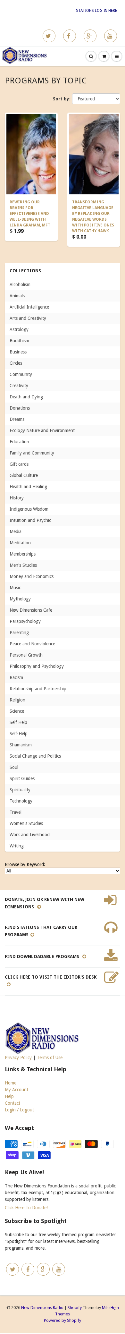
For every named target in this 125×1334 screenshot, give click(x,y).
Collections (25, 270)
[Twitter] (49, 36)
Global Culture (24, 475)
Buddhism (19, 340)
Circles (16, 363)
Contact (12, 1103)
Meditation (20, 542)
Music (15, 587)
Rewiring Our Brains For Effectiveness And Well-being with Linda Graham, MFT (30, 213)
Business (18, 351)
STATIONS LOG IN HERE (96, 10)
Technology (21, 800)
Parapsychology (25, 621)
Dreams (17, 419)
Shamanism (21, 744)
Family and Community (32, 452)
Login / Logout (19, 1109)
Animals (17, 295)
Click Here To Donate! (26, 1207)
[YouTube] (110, 36)
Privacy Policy (18, 1057)
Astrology (19, 329)
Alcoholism (20, 284)
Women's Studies (26, 823)
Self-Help (19, 733)
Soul (14, 767)
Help (9, 1096)
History (17, 497)
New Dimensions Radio (42, 1307)
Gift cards (19, 464)
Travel (15, 812)
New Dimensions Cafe (31, 610)
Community (21, 374)
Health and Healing (28, 486)
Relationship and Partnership (38, 688)
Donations (20, 408)
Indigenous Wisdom (29, 509)
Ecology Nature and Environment (42, 430)
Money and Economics (32, 576)
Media (15, 531)
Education (19, 441)
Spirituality (20, 789)
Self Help (18, 722)
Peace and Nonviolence (32, 643)
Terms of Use (50, 1057)
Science (17, 711)
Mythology (20, 598)
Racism (16, 677)
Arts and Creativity (28, 318)
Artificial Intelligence (29, 307)
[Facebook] (69, 36)
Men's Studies (23, 565)
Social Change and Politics (35, 756)
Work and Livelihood (30, 834)
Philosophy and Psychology (37, 666)
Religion (17, 699)
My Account (16, 1089)
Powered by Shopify (62, 1320)
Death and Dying (26, 396)
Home (10, 1082)
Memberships (23, 554)
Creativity (19, 385)
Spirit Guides (22, 778)
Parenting (19, 632)
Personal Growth (26, 655)
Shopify (75, 1307)
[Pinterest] (90, 36)
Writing (17, 845)
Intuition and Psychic (30, 520)
